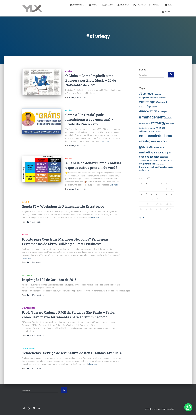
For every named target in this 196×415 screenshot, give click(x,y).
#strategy (158, 123)
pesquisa (164, 157)
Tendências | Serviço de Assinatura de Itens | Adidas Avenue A (72, 353)
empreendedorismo (155, 136)
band (153, 131)
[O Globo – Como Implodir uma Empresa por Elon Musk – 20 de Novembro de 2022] (41, 82)
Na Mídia (109, 5)
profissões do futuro (146, 160)
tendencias (150, 164)
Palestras (141, 5)
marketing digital (162, 152)
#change (157, 94)
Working (25, 202)
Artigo (25, 235)
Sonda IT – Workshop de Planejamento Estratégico (63, 206)
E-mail (33, 408)
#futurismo (142, 107)
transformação (160, 164)
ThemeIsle (169, 409)
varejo (146, 170)
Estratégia (157, 141)
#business (146, 93)
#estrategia (147, 102)
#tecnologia (170, 124)
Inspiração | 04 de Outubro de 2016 (49, 280)
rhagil (142, 163)
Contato (168, 12)
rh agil (171, 160)
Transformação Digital (149, 167)
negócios (154, 156)
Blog (170, 5)
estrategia (146, 141)
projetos (156, 160)
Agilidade (160, 127)
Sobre (94, 5)
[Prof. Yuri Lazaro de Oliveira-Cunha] (32, 8)
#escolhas (162, 98)
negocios (144, 156)
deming (158, 131)
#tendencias (143, 128)
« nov (141, 218)
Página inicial (78, 5)
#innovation (148, 111)
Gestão (68, 110)
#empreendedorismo (148, 98)
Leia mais (105, 141)
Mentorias (124, 5)
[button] (188, 407)
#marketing (169, 118)
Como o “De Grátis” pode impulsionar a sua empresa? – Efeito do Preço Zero (89, 119)
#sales (148, 124)
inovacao (155, 147)
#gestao (152, 106)
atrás (80, 97)
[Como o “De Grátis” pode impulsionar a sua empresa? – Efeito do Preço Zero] (41, 121)
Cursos (156, 5)
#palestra (142, 124)
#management (152, 117)
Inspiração (27, 275)
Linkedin (39, 409)
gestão (145, 146)
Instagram (28, 409)
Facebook (24, 409)
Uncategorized (28, 308)
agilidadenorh (145, 131)
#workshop (151, 128)
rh (168, 160)
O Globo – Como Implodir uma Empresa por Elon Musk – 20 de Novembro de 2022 (90, 80)
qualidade (163, 160)
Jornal (162, 147)
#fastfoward (161, 102)
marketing (146, 152)
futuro (166, 141)
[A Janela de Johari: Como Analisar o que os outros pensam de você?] (41, 169)
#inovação (162, 112)
